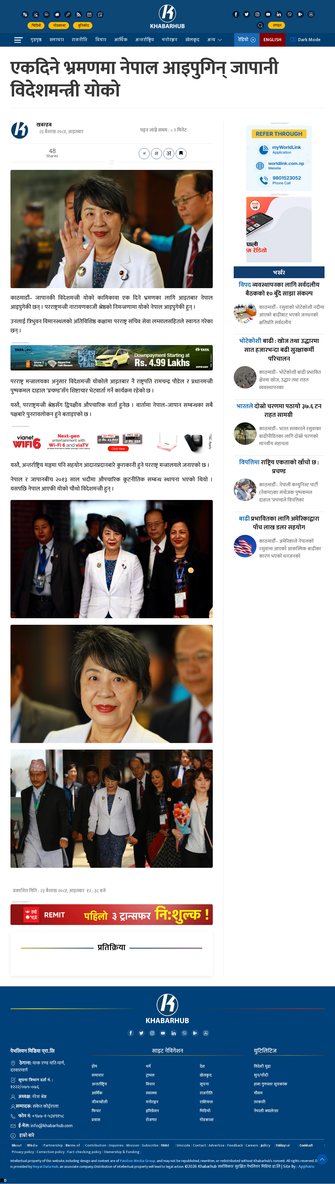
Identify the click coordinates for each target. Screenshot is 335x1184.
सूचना (204, 1084)
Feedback (235, 1145)
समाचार (56, 39)
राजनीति (79, 39)
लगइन (276, 25)
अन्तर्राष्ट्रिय (144, 39)
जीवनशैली (100, 1102)
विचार (100, 39)
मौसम (258, 1093)
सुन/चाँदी (261, 1075)
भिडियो (36, 26)
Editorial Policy (282, 1145)
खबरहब (44, 124)
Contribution (95, 1145)
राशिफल (206, 1102)
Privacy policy (23, 1152)
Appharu (306, 1166)
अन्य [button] (211, 39)
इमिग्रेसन (152, 1111)
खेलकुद (192, 39)
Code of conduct (306, 1145)
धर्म (148, 1066)
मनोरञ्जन (169, 39)
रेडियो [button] (244, 40)
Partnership (53, 1145)
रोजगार (151, 1119)
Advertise (217, 1145)
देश (202, 1066)
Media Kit (32, 1145)
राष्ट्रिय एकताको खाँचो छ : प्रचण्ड (279, 467)
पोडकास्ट (59, 26)
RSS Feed (165, 1145)
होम (94, 1066)
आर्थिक (120, 39)
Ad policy (265, 1145)
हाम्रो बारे (26, 1135)
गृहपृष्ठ (36, 39)
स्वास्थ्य (151, 1093)
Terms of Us (72, 1145)
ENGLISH (272, 40)
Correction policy (51, 1152)
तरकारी (259, 1102)
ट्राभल (150, 1075)
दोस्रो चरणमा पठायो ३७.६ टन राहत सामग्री (279, 411)
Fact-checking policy (84, 1152)
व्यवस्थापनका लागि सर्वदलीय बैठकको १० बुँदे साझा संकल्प (279, 289)
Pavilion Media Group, (138, 1161)
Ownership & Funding (121, 1152)
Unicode (183, 1145)
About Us (17, 1145)
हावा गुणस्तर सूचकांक (270, 1084)
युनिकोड (82, 26)
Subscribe (150, 1145)
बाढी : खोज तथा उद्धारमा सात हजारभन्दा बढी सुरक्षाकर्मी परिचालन (279, 350)
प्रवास (96, 1119)
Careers (251, 1145)
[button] (260, 25)
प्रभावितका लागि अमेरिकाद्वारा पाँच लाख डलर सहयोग (279, 523)
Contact (199, 1145)
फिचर (96, 1111)
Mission (132, 1145)
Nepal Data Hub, (46, 1167)
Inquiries (116, 1145)
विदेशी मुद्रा (262, 1066)
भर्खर (279, 272)
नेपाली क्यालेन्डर (266, 1111)
